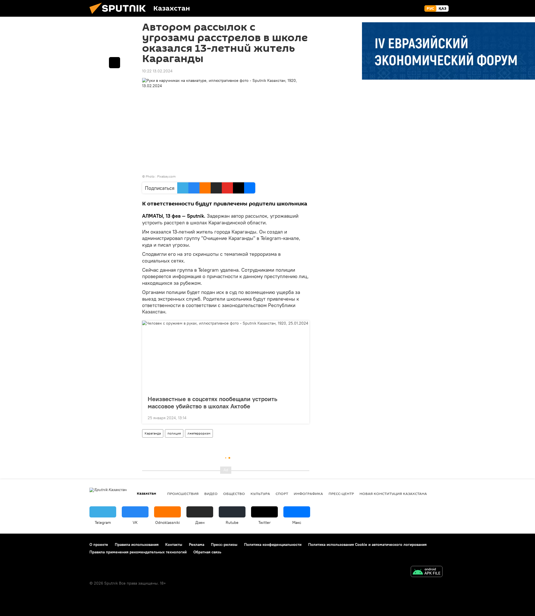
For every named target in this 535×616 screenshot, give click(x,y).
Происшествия (183, 493)
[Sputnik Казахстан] (119, 15)
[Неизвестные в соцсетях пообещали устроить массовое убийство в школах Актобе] (225, 356)
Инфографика (308, 493)
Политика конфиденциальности (272, 544)
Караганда (153, 433)
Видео (211, 493)
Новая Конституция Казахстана (393, 493)
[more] (300, 417)
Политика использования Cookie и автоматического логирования (367, 544)
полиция (174, 433)
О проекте (98, 544)
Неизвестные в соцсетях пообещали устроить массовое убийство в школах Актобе (212, 402)
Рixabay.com (166, 176)
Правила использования (137, 544)
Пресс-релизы (224, 544)
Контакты (173, 544)
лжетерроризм (199, 433)
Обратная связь (207, 551)
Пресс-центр (341, 493)
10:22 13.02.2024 (157, 70)
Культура (260, 493)
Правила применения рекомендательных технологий (138, 551)
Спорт (282, 493)
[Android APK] (427, 572)
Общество (234, 493)
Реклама (196, 544)
